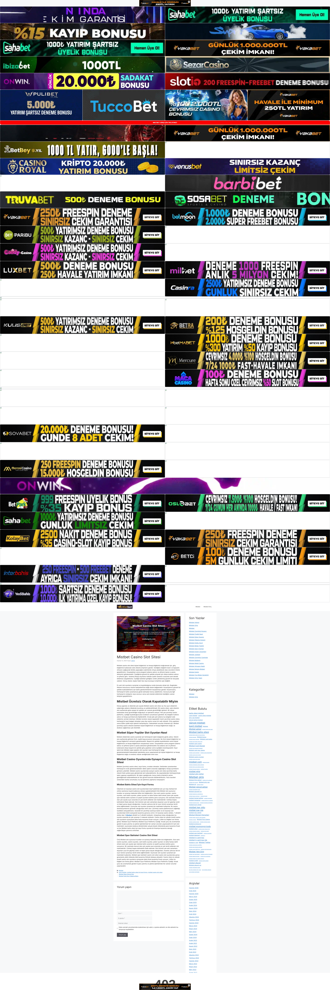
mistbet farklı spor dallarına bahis (196, 766)
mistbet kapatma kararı (194, 802)
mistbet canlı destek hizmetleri (196, 748)
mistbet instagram (194, 800)
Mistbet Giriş (207, 607)
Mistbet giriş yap (204, 782)
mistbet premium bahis (205, 821)
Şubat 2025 (193, 899)
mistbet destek (206, 762)
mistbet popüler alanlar (194, 821)
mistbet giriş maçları (193, 782)
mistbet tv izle (193, 842)
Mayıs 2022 (193, 964)
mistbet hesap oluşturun (194, 796)
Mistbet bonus (201, 737)
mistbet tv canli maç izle (198, 840)
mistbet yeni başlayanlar (206, 849)
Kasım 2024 (193, 908)
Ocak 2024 (193, 937)
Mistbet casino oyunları (196, 757)
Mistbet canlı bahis (206, 739)
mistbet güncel (200, 784)
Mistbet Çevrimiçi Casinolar (198, 657)
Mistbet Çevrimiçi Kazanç (198, 631)
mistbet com (195, 762)
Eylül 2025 (192, 891)
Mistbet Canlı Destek (197, 746)
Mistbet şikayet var (195, 865)
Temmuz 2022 (194, 958)
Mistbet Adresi (194, 622)
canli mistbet (193, 715)
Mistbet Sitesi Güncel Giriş (126, 874)
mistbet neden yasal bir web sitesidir (197, 817)
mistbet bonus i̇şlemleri (194, 739)
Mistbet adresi (195, 729)
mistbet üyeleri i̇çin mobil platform (196, 858)
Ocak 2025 (193, 902)
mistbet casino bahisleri (194, 752)
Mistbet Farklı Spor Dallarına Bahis (128, 876)
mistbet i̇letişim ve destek (207, 800)
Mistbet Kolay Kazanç (196, 637)
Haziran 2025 (193, 894)
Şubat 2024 (193, 934)
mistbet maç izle (196, 810)
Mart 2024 (192, 932)
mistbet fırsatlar (204, 769)
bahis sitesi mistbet (196, 713)
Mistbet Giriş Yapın (195, 678)
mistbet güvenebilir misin (194, 789)
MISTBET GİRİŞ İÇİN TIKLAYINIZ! (165, 122)
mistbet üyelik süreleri (203, 860)
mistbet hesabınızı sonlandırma (196, 794)
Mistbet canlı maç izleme (197, 750)
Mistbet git (192, 784)
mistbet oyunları (192, 819)
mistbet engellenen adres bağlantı (196, 764)
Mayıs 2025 (193, 897)
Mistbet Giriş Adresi (195, 780)
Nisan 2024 (193, 929)
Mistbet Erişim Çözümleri (197, 652)
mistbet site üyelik (205, 831)
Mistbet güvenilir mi (195, 791)
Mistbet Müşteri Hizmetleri (199, 815)
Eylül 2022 (192, 952)
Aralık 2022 (193, 943)
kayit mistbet (122, 872)
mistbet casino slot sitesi (155, 872)
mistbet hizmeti (203, 796)
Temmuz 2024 (194, 920)
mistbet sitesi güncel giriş (204, 829)
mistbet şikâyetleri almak (194, 867)
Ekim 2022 (192, 949)
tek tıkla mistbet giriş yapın (195, 869)
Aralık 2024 (193, 905)
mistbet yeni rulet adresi (194, 854)
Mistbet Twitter (204, 842)
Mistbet (198, 607)
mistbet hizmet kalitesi (196, 798)
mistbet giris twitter (196, 774)
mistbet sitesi (193, 829)
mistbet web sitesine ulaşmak (195, 847)
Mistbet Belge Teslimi (196, 646)
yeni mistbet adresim (206, 869)
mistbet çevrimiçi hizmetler (206, 854)
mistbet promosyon (195, 824)
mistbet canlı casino (195, 743)
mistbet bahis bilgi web (207, 729)
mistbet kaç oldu (197, 807)
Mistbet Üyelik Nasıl (196, 634)
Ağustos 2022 (194, 955)
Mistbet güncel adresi (198, 787)
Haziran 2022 (193, 961)
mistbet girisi (194, 771)
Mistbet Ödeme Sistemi (197, 640)
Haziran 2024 (193, 923)
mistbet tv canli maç (196, 838)
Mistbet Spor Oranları (196, 649)
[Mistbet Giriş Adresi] (125, 607)
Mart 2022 (192, 970)
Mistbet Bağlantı (194, 660)
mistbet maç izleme (195, 813)
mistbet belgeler (192, 737)
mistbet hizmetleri (208, 798)
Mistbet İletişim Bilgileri (197, 669)
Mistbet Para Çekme (203, 819)
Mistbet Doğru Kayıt (196, 643)
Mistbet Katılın (194, 672)
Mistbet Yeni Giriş (196, 851)
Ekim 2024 (192, 911)
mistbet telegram (194, 835)
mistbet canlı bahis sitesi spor (195, 741)
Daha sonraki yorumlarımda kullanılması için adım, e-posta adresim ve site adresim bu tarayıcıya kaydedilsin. (148, 928)
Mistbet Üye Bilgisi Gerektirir (199, 675)
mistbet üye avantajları (205, 856)
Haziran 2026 (193, 888)
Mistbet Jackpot (194, 655)
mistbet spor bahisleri (196, 833)
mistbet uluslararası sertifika (195, 845)
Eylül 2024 (192, 914)
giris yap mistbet (194, 718)
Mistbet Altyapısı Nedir (197, 666)
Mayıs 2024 (193, 926)
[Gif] (165, 297)
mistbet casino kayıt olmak (195, 754)
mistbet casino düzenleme (206, 752)
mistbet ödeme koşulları (194, 856)
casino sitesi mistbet (204, 715)
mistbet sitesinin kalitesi (194, 831)
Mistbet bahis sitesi (199, 732)
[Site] (82, 217)
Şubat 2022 (193, 972)
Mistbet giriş (196, 777)
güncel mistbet (197, 722)
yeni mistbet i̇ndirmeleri (194, 872)
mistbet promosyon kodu (200, 826)
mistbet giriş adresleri (207, 780)
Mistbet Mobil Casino (196, 663)
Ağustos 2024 (194, 917)
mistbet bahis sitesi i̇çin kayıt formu (137, 872)
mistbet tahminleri (207, 833)
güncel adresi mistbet (196, 720)
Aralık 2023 (193, 940)
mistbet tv (203, 835)
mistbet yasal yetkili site (194, 849)
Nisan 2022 (193, 967)
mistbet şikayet (195, 863)
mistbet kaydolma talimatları (206, 802)
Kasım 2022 (193, 946)
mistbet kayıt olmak (195, 805)
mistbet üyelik (193, 860)
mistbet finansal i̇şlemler (194, 769)
